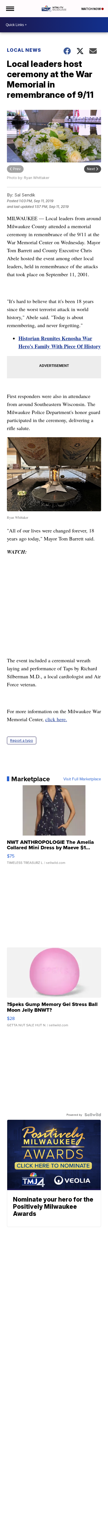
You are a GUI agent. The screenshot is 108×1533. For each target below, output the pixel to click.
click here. (56, 719)
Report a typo (21, 740)
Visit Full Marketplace (82, 779)
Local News (24, 50)
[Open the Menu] (9, 8)
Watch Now (91, 9)
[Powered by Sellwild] (92, 1115)
